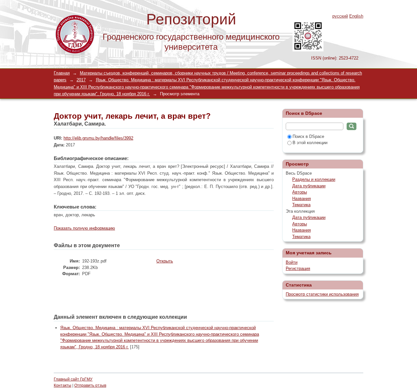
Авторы (299, 192)
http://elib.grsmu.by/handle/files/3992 (98, 138)
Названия (301, 198)
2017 (81, 79)
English (356, 16)
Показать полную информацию (84, 228)
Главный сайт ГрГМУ (73, 379)
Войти (291, 262)
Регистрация (298, 268)
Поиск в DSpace (308, 136)
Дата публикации (308, 185)
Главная (62, 73)
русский (340, 16)
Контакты (62, 385)
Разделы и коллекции (313, 179)
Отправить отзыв (90, 385)
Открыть (164, 261)
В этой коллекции (310, 142)
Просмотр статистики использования (322, 294)
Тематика (301, 204)
